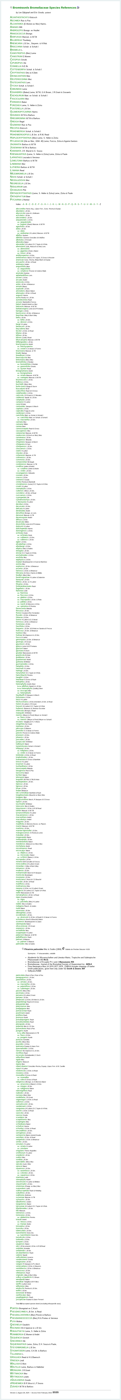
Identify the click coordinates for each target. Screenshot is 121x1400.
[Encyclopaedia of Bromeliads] (63, 949)
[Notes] (78, 7)
